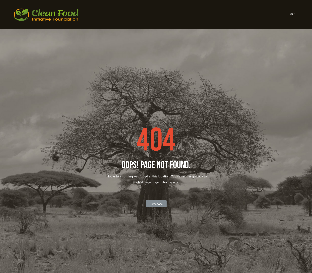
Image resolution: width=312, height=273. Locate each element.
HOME (292, 14)
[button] (156, 203)
